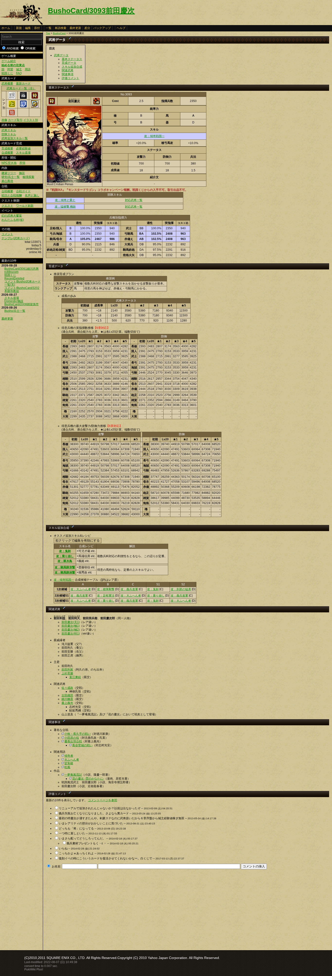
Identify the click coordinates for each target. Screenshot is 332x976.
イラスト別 (30, 120)
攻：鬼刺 (65, 551)
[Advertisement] (87, 908)
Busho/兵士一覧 (14, 311)
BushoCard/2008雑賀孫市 (21, 304)
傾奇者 (68, 755)
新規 (19, 28)
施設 (22, 173)
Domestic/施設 (13, 301)
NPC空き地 (9, 163)
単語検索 (60, 28)
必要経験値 (23, 148)
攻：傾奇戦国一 (154, 136)
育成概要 (7, 148)
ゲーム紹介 (8, 61)
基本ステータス (72, 59)
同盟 (10, 69)
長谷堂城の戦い (82, 745)
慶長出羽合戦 (73, 741)
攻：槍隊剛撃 (105, 589)
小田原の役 (71, 737)
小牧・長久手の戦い (77, 734)
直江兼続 (75, 677)
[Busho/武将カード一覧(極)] (23, 98)
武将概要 (7, 83)
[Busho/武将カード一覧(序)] (23, 106)
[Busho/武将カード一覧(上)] (12, 106)
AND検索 (13, 48)
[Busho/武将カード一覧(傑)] (34, 106)
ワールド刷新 (25, 205)
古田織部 (67, 695)
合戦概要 (7, 191)
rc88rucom (11, 272)
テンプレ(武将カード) (15, 238)
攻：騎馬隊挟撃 (65, 572)
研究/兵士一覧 (10, 177)
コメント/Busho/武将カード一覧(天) (22, 283)
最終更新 (75, 28)
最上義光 (67, 703)
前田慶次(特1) (70, 633)
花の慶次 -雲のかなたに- (88, 778)
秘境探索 (28, 177)
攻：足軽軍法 (105, 595)
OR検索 (30, 48)
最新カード (23, 83)
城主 (19, 69)
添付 (37, 28)
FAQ (19, 73)
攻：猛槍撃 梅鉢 (65, 206)
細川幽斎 (67, 699)
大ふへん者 (71, 759)
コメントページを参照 (102, 800)
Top (48, 33)
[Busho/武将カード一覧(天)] (12, 98)
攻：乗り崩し (65, 556)
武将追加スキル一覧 (14, 138)
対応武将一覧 (133, 200)
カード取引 (15, 120)
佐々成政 (67, 688)
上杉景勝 (67, 673)
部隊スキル (8, 134)
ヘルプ (121, 28)
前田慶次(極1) (70, 625)
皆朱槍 (68, 763)
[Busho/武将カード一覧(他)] (12, 115)
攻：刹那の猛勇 (181, 589)
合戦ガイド (23, 191)
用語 (28, 69)
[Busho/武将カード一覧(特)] (34, 98)
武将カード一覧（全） (21, 88)
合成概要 (7, 152)
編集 (28, 28)
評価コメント (70, 78)
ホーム (5, 28)
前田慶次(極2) (70, 629)
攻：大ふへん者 (80, 589)
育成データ (69, 62)
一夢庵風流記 (73, 774)
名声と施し (32, 195)
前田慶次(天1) (70, 622)
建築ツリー (8, 173)
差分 (87, 28)
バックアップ (102, 28)
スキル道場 (23, 152)
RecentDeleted (14, 278)
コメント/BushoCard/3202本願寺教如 (21, 289)
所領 (22, 163)
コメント (7, 234)
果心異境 (7, 181)
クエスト (7, 205)
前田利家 (67, 669)
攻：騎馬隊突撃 (65, 567)
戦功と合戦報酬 (11, 195)
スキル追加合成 (72, 66)
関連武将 (67, 70)
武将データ (61, 55)
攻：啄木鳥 (65, 561)
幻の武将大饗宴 (11, 215)
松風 (67, 767)
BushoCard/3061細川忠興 (21, 268)
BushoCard (59, 33)
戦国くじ (7, 73)
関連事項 (67, 74)
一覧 (49, 28)
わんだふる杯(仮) (12, 219)
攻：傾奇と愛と (65, 200)
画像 (4, 120)
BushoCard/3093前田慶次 (91, 11)
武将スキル (8, 130)
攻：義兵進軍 (129, 589)
